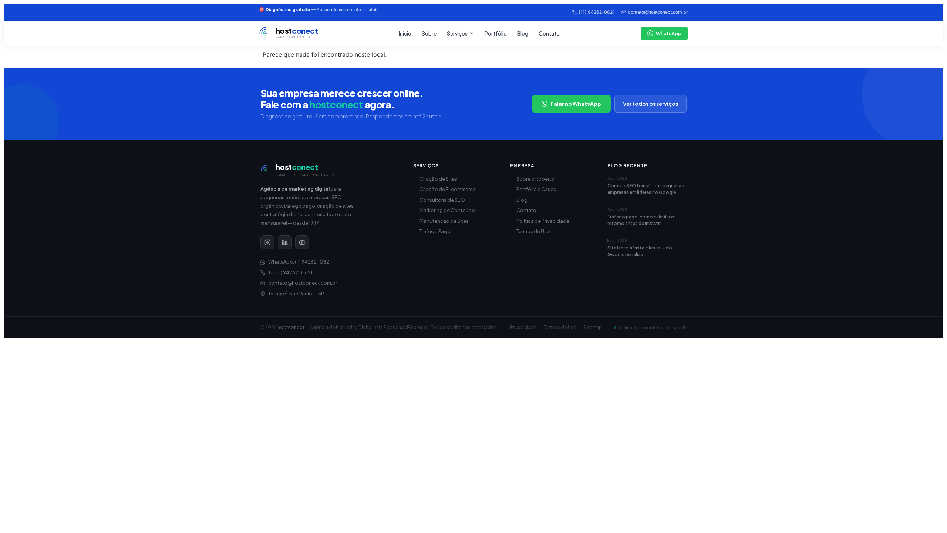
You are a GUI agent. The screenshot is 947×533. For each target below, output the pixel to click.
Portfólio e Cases (536, 189)
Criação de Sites (438, 179)
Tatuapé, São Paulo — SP (296, 293)
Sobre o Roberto (535, 179)
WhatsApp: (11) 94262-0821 (299, 262)
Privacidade (523, 327)
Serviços (457, 33)
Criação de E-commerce (447, 189)
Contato (549, 33)
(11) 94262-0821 (597, 12)
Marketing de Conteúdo (447, 210)
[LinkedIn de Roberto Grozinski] (285, 242)
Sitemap (592, 327)
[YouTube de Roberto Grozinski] (302, 242)
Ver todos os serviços (650, 103)
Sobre (429, 33)
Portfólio (496, 33)
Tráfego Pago (435, 231)
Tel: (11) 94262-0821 (290, 272)
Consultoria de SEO (442, 200)
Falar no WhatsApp (575, 103)
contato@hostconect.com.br (658, 12)
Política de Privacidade (542, 221)
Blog (522, 33)
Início (405, 33)
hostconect (290, 327)
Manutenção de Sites (444, 221)
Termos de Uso (533, 231)
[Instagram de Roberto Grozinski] (267, 242)
